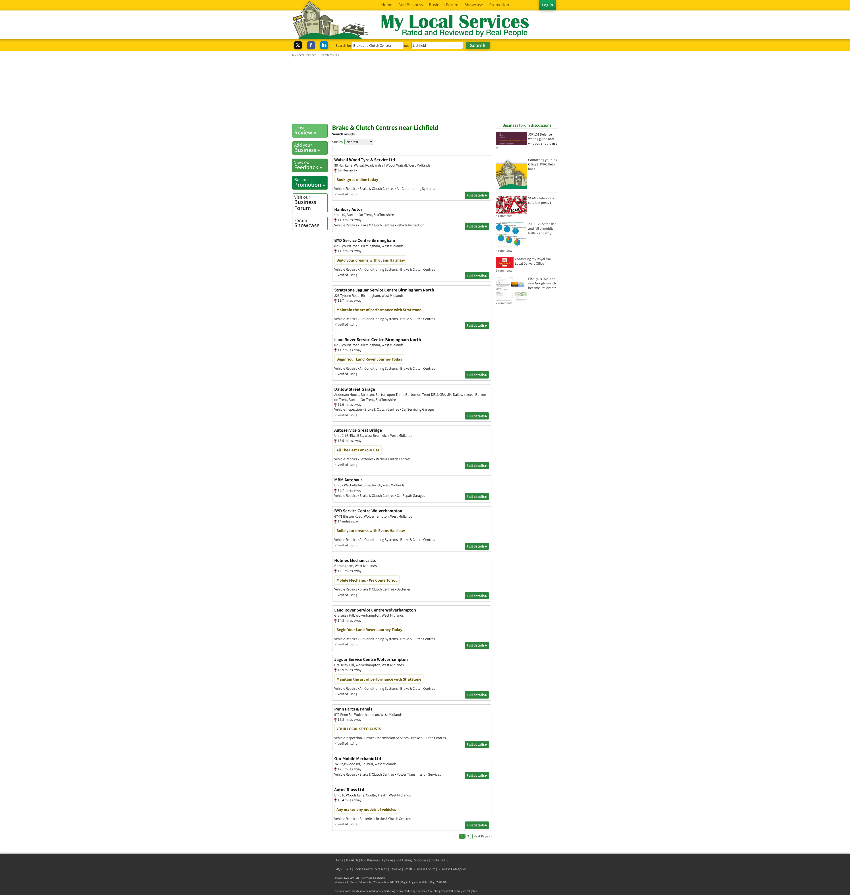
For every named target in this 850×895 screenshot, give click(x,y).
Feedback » (308, 165)
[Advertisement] (425, 90)
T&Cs (347, 869)
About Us (352, 860)
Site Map (381, 869)
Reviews (396, 869)
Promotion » (309, 182)
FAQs (338, 869)
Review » (305, 130)
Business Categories (452, 869)
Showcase (306, 223)
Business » (307, 148)
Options (387, 860)
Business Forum (305, 203)
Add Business (370, 860)
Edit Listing (404, 860)
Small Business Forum (419, 869)
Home (339, 860)
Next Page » (481, 836)
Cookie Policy (363, 869)
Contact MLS (439, 860)
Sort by (337, 141)
